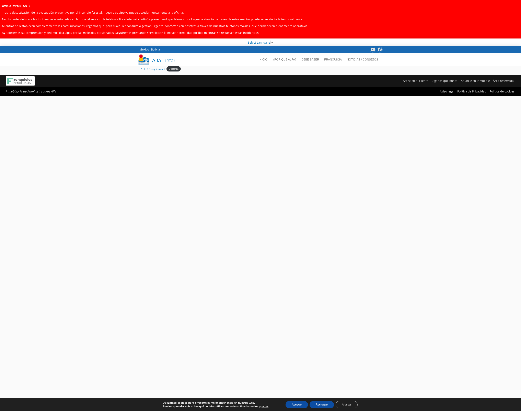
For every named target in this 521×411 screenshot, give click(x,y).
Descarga (173, 68)
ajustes (263, 406)
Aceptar (297, 405)
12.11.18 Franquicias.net (152, 68)
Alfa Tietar (163, 60)
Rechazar (322, 405)
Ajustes (346, 405)
